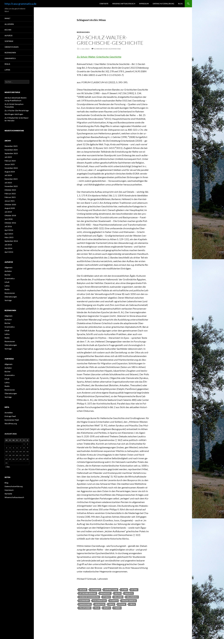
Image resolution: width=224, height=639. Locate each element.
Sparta (107, 608)
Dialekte (129, 593)
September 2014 (11, 241)
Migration (99, 604)
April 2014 (9, 252)
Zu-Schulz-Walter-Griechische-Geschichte (110, 40)
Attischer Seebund (87, 593)
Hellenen (118, 597)
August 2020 (10, 208)
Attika (134, 590)
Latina (7, 70)
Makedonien (85, 604)
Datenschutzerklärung (163, 4)
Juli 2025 (8, 157)
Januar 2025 (10, 164)
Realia (7, 64)
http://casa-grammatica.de (20, 3)
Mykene (121, 604)
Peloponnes (84, 608)
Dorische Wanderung (89, 597)
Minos (111, 604)
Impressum (144, 4)
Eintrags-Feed (10, 416)
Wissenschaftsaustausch (123, 4)
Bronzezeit (105, 593)
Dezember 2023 (11, 179)
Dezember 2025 (11, 146)
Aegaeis (82, 590)
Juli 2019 (8, 212)
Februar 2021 (10, 197)
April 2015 (9, 234)
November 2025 (11, 150)
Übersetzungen (11, 47)
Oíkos (132, 604)
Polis (97, 608)
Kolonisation (99, 601)
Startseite (104, 4)
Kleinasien (84, 601)
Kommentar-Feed (12, 420)
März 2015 (9, 237)
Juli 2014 (8, 245)
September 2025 (11, 153)
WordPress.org (11, 423)
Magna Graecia (129, 601)
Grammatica (10, 58)
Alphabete (95, 590)
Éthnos (106, 597)
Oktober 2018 (10, 215)
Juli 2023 (8, 182)
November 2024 (11, 168)
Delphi (118, 593)
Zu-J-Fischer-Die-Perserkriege (17, 110)
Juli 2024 (8, 175)
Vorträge (9, 41)
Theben (117, 608)
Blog (180, 4)
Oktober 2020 (10, 204)
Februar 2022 (10, 193)
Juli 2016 (8, 226)
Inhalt (7, 18)
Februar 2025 (10, 161)
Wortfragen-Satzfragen (14, 114)
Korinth (114, 601)
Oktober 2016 (10, 223)
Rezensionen (83, 32)
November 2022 (11, 186)
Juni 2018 (8, 219)
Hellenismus (132, 597)
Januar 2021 (10, 201)
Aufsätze (8, 36)
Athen (124, 590)
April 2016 (9, 230)
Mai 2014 (8, 248)
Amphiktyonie (110, 590)
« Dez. (7, 467)
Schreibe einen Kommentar (107, 49)
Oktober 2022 (10, 190)
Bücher (8, 30)
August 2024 (10, 172)
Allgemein (9, 24)
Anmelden (9, 412)
